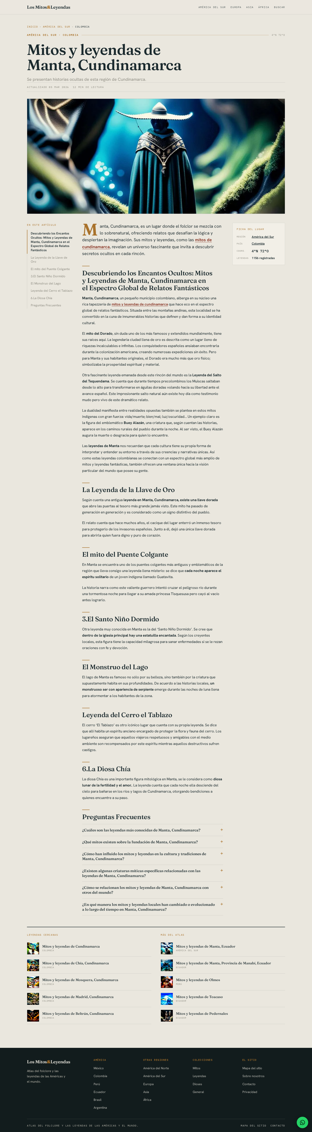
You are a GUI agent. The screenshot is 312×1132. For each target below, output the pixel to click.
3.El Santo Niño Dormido (48, 276)
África (263, 7)
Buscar (279, 7)
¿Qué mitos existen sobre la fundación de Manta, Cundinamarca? (140, 842)
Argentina (100, 1108)
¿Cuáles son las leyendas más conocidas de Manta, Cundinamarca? (141, 830)
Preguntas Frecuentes (46, 305)
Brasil (97, 1100)
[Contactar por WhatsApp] (302, 1122)
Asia (249, 7)
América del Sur (212, 7)
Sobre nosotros (253, 1076)
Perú (97, 1084)
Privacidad (249, 1092)
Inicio (32, 26)
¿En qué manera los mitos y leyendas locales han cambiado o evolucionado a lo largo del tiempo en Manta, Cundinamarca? (148, 907)
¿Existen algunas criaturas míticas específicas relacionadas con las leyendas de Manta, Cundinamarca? (141, 873)
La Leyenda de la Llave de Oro (49, 259)
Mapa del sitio (252, 1068)
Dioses (197, 1084)
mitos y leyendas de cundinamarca (140, 304)
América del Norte (156, 1068)
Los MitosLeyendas (48, 7)
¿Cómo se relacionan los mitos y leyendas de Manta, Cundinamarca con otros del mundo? (145, 890)
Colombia (82, 26)
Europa (236, 7)
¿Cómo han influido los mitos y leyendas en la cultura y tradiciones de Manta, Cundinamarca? (144, 856)
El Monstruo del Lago (46, 283)
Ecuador (100, 1092)
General (198, 1092)
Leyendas (199, 1076)
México (99, 1068)
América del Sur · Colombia (53, 34)
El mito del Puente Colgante (50, 269)
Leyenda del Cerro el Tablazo (52, 291)
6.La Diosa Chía (41, 298)
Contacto (249, 1084)
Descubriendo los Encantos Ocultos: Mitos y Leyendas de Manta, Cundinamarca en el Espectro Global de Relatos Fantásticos (51, 241)
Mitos (196, 1068)
